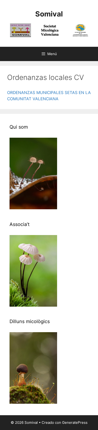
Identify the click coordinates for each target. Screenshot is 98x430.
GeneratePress (75, 422)
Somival (49, 14)
